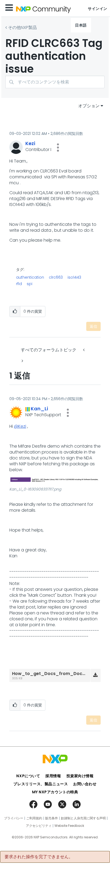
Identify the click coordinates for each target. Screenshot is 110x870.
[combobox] (55, 82)
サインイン (97, 8)
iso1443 (74, 277)
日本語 (81, 25)
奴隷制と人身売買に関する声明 (83, 818)
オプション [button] (89, 106)
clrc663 (56, 277)
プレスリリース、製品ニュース (40, 784)
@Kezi (20, 426)
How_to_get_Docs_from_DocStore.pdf (57, 673)
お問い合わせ (84, 784)
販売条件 (51, 818)
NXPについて (28, 776)
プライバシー (13, 818)
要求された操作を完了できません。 (39, 857)
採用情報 (53, 776)
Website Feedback (69, 825)
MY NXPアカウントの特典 (55, 792)
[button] (58, 147)
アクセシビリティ (39, 825)
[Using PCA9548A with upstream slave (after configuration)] (84, 349)
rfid (19, 283)
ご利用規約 (34, 818)
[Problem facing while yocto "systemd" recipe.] (22, 360)
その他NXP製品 (22, 27)
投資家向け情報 (80, 776)
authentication (30, 277)
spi (29, 283)
